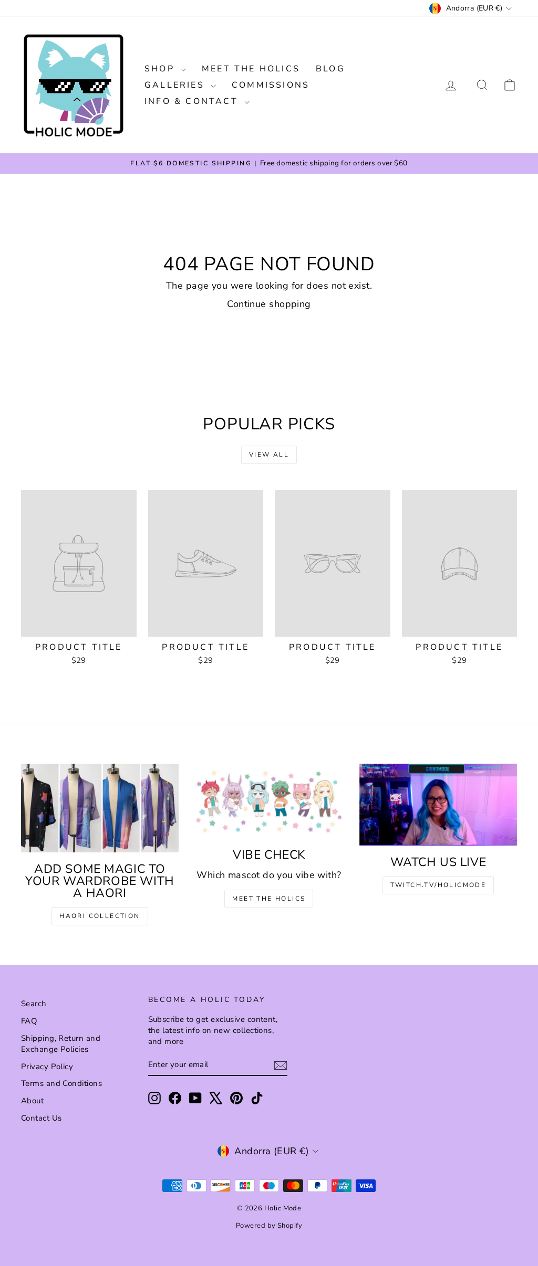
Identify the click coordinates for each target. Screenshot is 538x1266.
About (32, 1100)
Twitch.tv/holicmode (438, 885)
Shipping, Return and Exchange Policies (60, 1043)
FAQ (29, 1021)
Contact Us (41, 1118)
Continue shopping (269, 304)
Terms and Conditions (61, 1083)
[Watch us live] (438, 805)
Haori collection (99, 916)
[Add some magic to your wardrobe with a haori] (100, 808)
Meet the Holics (251, 69)
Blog (330, 69)
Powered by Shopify (269, 1225)
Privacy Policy (47, 1066)
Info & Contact (193, 101)
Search (34, 1003)
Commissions (270, 85)
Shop (161, 69)
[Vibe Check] (269, 801)
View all (269, 454)
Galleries (176, 85)
